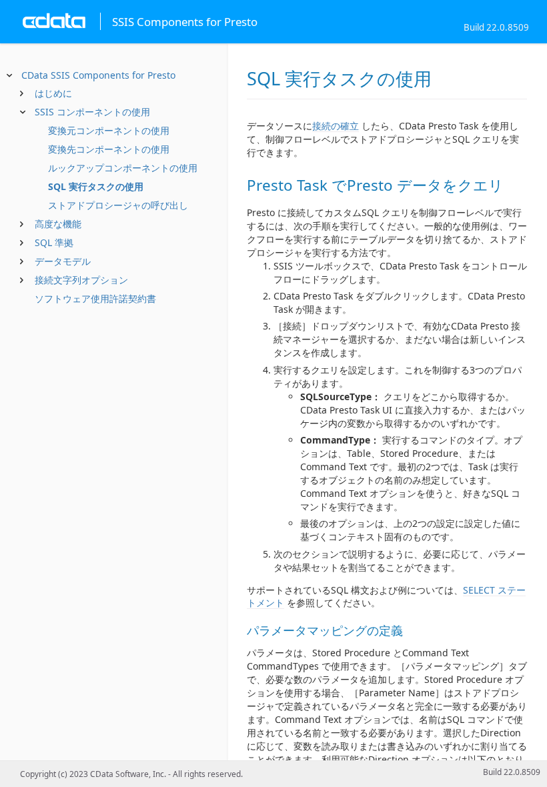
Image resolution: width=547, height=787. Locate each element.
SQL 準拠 (54, 242)
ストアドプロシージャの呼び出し (118, 205)
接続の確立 (335, 125)
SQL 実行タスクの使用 (95, 186)
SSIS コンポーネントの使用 (92, 111)
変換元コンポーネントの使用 (108, 130)
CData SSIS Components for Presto (98, 75)
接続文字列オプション (81, 279)
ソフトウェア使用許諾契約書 (95, 298)
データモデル (63, 261)
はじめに (53, 93)
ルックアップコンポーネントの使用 (122, 167)
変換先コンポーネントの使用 (108, 149)
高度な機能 (58, 223)
